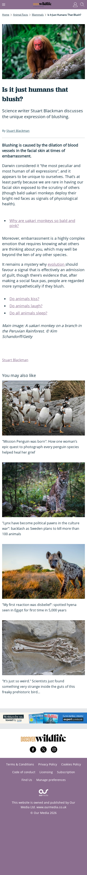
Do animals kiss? (24, 298)
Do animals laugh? (26, 305)
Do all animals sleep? (28, 312)
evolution (56, 264)
